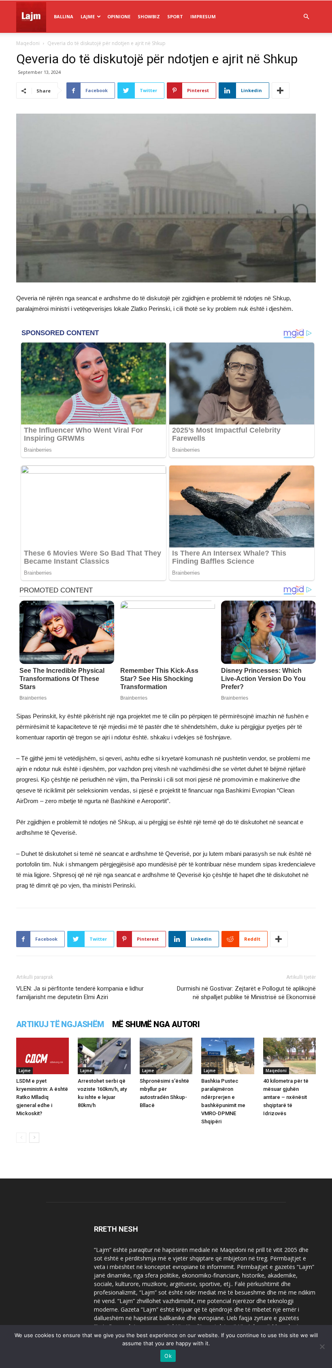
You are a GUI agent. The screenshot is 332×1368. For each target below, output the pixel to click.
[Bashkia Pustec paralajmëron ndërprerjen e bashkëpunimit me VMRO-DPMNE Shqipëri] (227, 1056)
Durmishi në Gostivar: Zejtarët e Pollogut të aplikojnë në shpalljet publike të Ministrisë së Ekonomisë (246, 993)
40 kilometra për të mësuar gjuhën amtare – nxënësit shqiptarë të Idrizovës (286, 1097)
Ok (168, 1356)
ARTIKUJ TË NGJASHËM (60, 1024)
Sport (175, 16)
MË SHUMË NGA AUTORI (156, 1024)
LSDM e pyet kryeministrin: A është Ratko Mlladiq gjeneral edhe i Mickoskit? (42, 1097)
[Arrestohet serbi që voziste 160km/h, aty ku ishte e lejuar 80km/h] (104, 1056)
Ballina (63, 16)
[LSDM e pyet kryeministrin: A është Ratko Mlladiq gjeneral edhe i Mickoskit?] (42, 1056)
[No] (322, 1346)
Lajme (88, 16)
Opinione (118, 16)
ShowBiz (149, 16)
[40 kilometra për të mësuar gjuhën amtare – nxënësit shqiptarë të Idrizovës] (289, 1056)
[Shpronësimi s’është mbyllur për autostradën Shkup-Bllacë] (166, 1056)
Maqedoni (28, 43)
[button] (306, 17)
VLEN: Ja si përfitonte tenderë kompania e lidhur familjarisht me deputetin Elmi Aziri (80, 993)
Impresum (203, 16)
